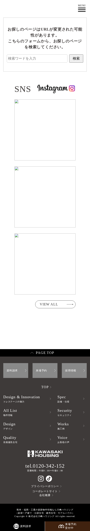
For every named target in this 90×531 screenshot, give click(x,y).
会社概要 (44, 495)
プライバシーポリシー (45, 486)
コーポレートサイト (44, 491)
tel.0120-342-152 (45, 466)
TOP (44, 387)
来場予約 (41, 370)
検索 (76, 58)
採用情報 (70, 370)
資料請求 (12, 370)
